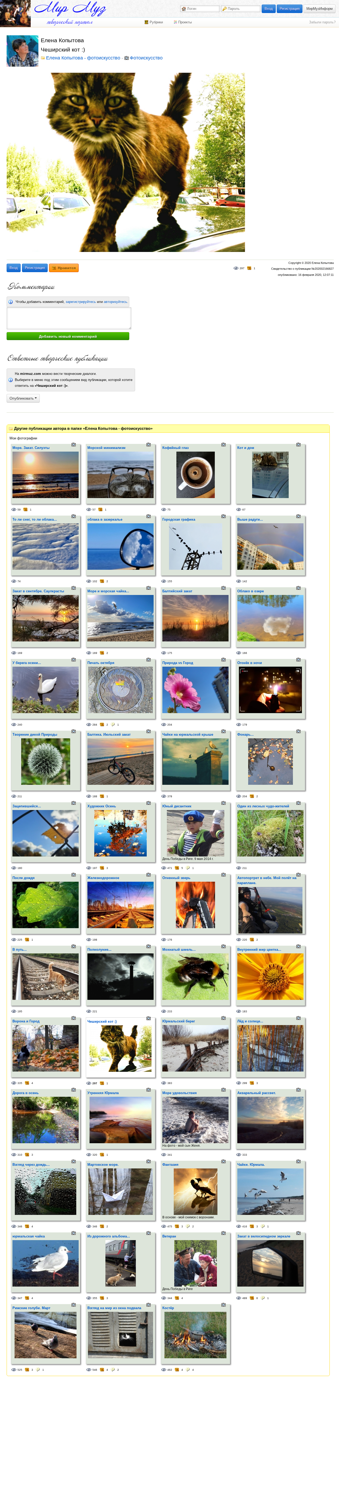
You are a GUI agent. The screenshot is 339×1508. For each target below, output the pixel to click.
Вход (269, 9)
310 (19, 1154)
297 (242, 268)
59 (19, 509)
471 (169, 868)
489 (244, 1298)
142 (244, 581)
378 (169, 796)
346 (19, 1226)
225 (19, 939)
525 (19, 1369)
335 (19, 1083)
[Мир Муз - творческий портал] (70, 9)
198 (94, 939)
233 (169, 1011)
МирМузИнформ (319, 9)
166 (244, 653)
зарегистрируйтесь (81, 302)
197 (94, 868)
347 (19, 1298)
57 (94, 509)
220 (244, 939)
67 (244, 509)
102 (94, 581)
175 (169, 653)
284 (94, 724)
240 (19, 724)
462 (169, 1369)
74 (19, 581)
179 (244, 724)
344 (169, 1298)
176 (169, 939)
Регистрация (290, 9)
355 (94, 1298)
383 (169, 1083)
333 (244, 1154)
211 (19, 796)
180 (19, 868)
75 (169, 509)
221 (94, 1011)
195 (19, 1011)
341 (169, 1154)
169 (19, 653)
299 (244, 1083)
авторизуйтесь (115, 302)
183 (244, 1011)
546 (94, 1369)
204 (169, 724)
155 (169, 581)
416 (244, 1226)
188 (94, 796)
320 (94, 1154)
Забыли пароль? (322, 22)
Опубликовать (22, 398)
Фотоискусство (146, 58)
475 (169, 1226)
